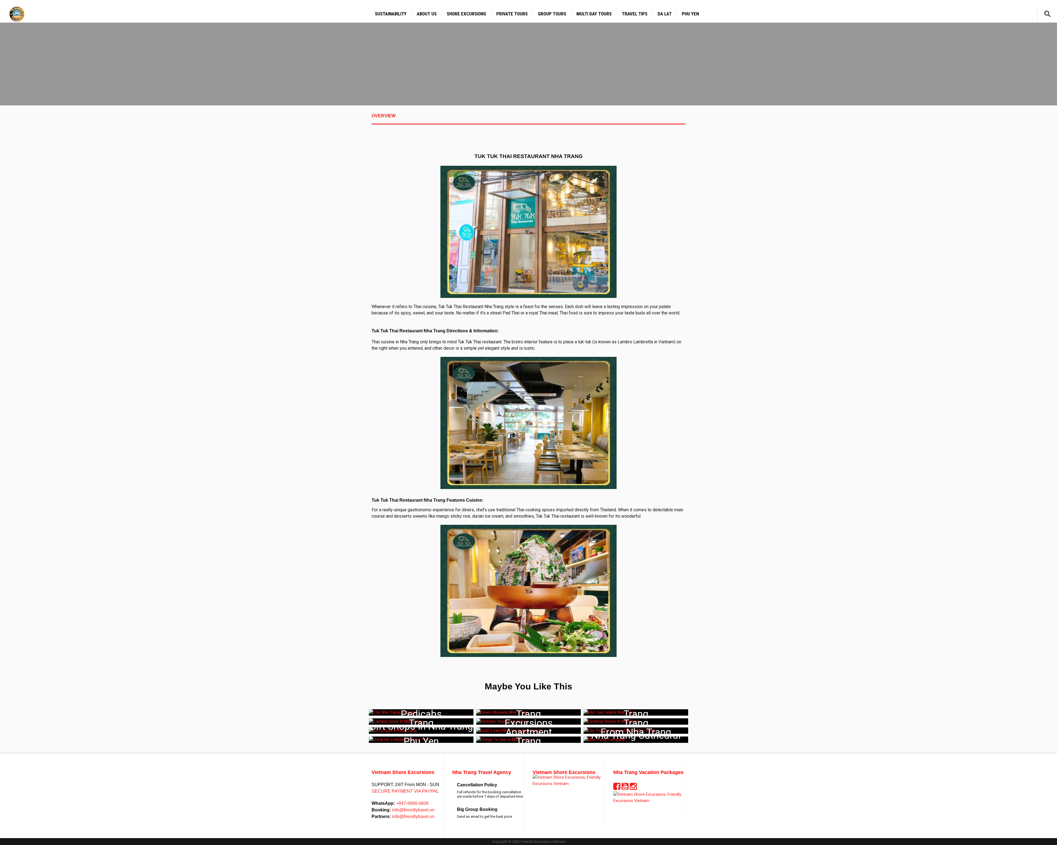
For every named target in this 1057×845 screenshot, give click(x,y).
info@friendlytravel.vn (412, 810)
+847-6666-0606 (412, 803)
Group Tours (552, 14)
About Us (427, 14)
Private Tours (512, 14)
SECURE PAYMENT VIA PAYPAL (405, 791)
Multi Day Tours (594, 14)
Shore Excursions (466, 14)
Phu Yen (690, 14)
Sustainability (391, 14)
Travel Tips (634, 14)
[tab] (528, 119)
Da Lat (665, 14)
